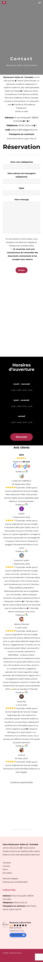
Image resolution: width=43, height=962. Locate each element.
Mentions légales (10, 878)
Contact (6, 866)
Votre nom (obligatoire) (21, 162)
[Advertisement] (21, 34)
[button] (39, 3)
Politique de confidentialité (15, 882)
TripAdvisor (21, 108)
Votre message (21, 199)
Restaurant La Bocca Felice (20, 922)
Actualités (7, 873)
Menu (5, 869)
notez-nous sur (16, 935)
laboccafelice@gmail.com (24, 130)
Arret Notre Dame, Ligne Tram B (21, 139)
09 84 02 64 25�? (27, 125)
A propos (7, 863)
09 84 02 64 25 (20, 902)
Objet (21, 188)
